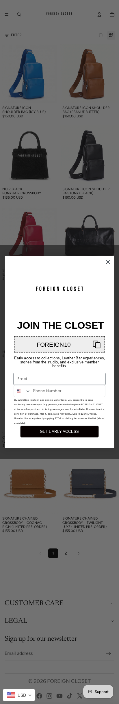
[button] (59, 344)
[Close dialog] (108, 262)
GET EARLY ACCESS (59, 431)
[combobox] (22, 391)
